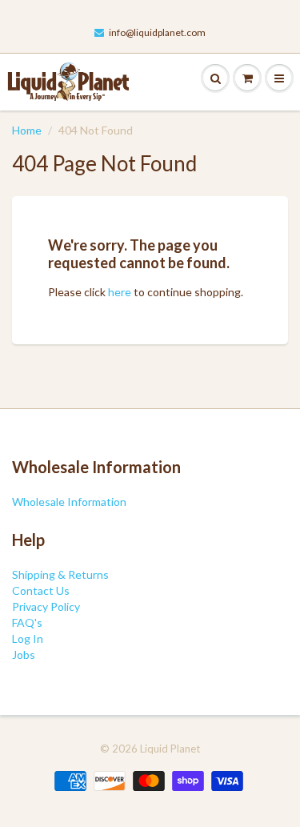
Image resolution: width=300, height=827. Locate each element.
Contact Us (41, 590)
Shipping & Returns (60, 574)
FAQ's (27, 622)
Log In (27, 638)
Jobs (23, 654)
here (119, 292)
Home (27, 130)
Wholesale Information (69, 501)
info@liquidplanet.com (157, 32)
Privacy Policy (46, 606)
